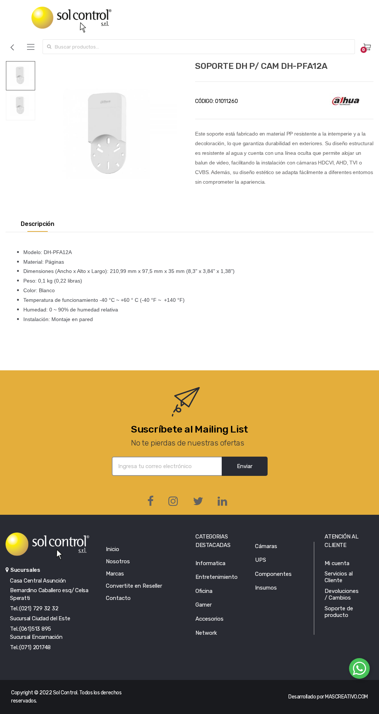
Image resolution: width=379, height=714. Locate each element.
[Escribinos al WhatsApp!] (359, 670)
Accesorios (209, 618)
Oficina (203, 591)
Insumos (266, 587)
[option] (109, 135)
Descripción (37, 224)
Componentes (273, 574)
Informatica (210, 563)
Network (206, 633)
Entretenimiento (216, 577)
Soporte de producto (339, 611)
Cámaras (266, 546)
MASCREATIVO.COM (346, 697)
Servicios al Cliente (339, 577)
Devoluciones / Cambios (342, 594)
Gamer (203, 604)
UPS (260, 560)
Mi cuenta (337, 563)
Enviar (244, 466)
